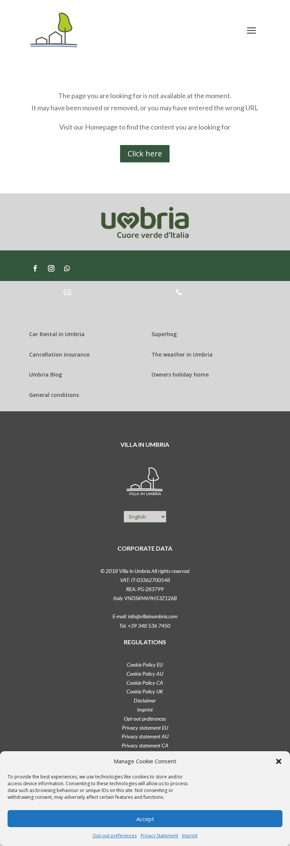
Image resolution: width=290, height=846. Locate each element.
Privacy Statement (159, 835)
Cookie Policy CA (144, 682)
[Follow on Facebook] (35, 268)
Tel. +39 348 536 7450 (144, 625)
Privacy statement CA (145, 745)
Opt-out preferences (115, 835)
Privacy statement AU (145, 736)
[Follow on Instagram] (51, 268)
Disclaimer (145, 700)
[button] (278, 761)
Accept (145, 819)
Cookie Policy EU (145, 664)
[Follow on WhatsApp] (67, 268)
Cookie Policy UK (144, 691)
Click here (145, 153)
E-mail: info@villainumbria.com (145, 616)
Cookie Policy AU (144, 673)
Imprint (189, 835)
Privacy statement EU (145, 727)
